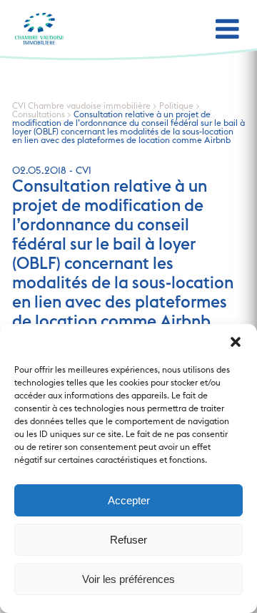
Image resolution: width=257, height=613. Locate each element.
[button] (235, 342)
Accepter (129, 500)
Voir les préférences (128, 579)
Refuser (128, 540)
